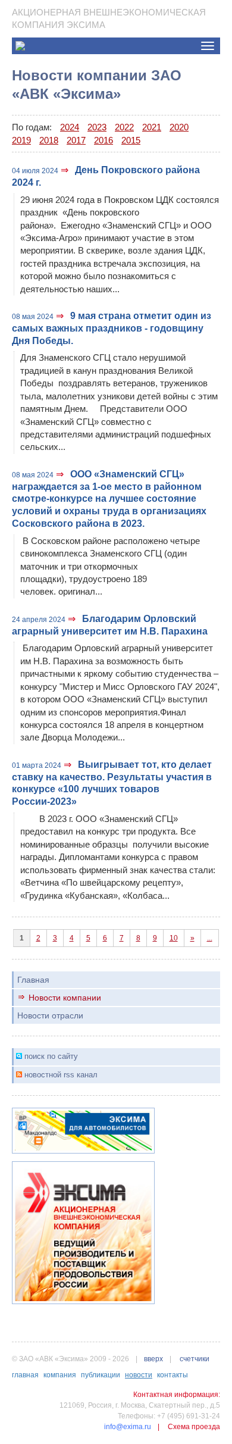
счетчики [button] (194, 1359)
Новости (138, 1375)
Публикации (100, 1375)
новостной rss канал (61, 1074)
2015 (130, 140)
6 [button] (105, 938)
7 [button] (122, 938)
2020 (179, 127)
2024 (69, 127)
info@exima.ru (127, 1427)
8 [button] (138, 938)
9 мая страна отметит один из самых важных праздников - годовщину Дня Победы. (111, 328)
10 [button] (174, 938)
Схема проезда (194, 1427)
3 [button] (55, 938)
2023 (96, 127)
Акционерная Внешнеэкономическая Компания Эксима (109, 18)
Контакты (172, 1375)
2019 (21, 140)
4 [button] (72, 938)
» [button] (192, 938)
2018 (48, 140)
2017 (76, 140)
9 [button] (155, 938)
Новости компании (65, 997)
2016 (103, 140)
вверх (153, 1359)
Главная (33, 979)
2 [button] (38, 938)
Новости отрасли (50, 1015)
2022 (124, 127)
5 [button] (88, 938)
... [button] (209, 938)
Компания (59, 1375)
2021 (151, 127)
